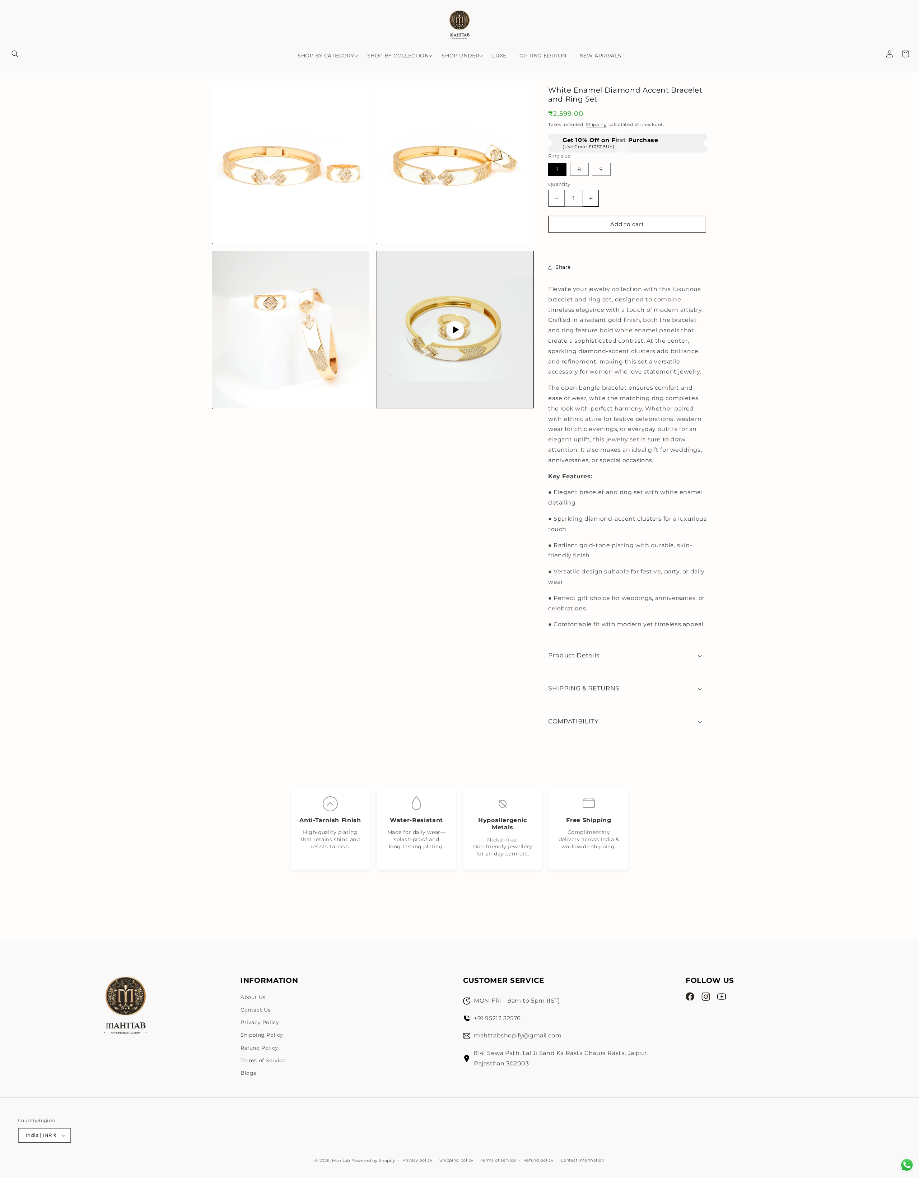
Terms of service (498, 1160)
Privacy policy (417, 1160)
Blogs (248, 1073)
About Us (253, 997)
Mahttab (341, 1160)
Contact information (582, 1160)
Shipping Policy (262, 1035)
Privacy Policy (260, 1022)
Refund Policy (259, 1048)
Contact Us (256, 1010)
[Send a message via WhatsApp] (907, 1165)
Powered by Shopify (373, 1160)
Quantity (559, 184)
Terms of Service (263, 1060)
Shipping (596, 124)
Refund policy (538, 1160)
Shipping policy (456, 1160)
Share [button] (563, 267)
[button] (15, 54)
